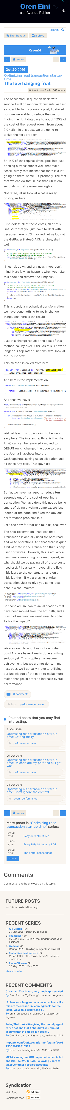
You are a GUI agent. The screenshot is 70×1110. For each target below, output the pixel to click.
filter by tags (17, 35)
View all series (14, 971)
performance (28, 704)
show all (13, 858)
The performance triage (38, 852)
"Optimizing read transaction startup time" (31, 825)
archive (39, 35)
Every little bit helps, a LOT (40, 844)
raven (41, 704)
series (20, 59)
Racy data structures (36, 836)
